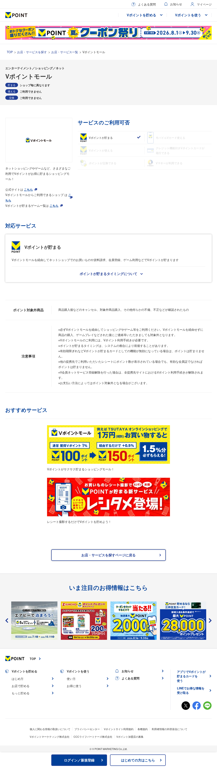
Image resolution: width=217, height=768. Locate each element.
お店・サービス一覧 (64, 52)
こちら (28, 189)
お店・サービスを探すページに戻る (108, 555)
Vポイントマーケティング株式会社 (50, 736)
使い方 (71, 678)
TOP (10, 52)
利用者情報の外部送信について (169, 729)
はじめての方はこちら (138, 760)
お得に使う (74, 685)
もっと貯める (20, 693)
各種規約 (143, 729)
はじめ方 (18, 678)
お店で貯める (20, 685)
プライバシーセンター (87, 729)
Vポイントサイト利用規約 (119, 729)
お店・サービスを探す (32, 52)
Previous (6, 620)
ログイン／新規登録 (79, 760)
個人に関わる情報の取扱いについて (50, 729)
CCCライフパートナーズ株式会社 (93, 736)
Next (210, 620)
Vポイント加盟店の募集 (129, 736)
